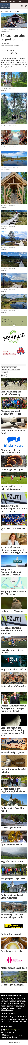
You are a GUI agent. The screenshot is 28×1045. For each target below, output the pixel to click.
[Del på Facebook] (11, 53)
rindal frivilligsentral (9, 367)
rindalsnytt (16, 369)
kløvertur (22, 365)
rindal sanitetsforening (9, 365)
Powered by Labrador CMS (14, 1042)
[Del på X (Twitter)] (14, 53)
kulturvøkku (6, 369)
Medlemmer (4, 1)
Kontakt (19, 1)
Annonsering (12, 1)
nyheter (4, 372)
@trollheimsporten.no (14, 1029)
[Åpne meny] (22, 6)
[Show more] (14, 326)
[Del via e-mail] (16, 53)
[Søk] (26, 6)
